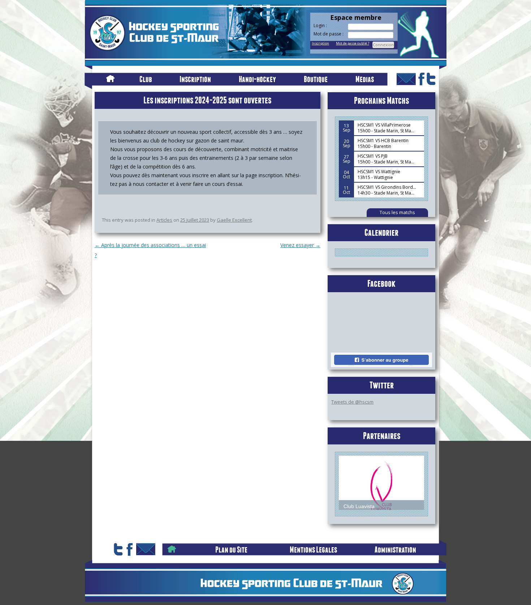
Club (145, 79)
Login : (320, 26)
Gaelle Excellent (234, 220)
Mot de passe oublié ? (352, 43)
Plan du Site (231, 549)
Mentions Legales (313, 549)
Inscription (320, 43)
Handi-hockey (257, 79)
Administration (395, 549)
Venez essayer (300, 245)
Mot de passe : (329, 34)
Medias (364, 79)
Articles (164, 220)
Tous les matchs (397, 212)
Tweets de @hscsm (352, 402)
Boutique (316, 79)
